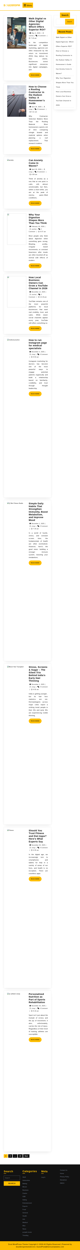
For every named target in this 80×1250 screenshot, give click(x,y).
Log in (43, 1177)
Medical (25, 1222)
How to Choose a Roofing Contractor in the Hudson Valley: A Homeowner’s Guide (37, 94)
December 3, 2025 (38, 352)
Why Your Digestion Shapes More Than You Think (38, 218)
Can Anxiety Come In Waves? (36, 163)
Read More (36, 76)
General (25, 1213)
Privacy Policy (64, 1176)
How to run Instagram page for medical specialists (38, 344)
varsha (31, 35)
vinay (30, 109)
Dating (24, 1200)
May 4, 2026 (36, 33)
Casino (24, 1193)
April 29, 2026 (36, 107)
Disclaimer (63, 1180)
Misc (24, 1225)
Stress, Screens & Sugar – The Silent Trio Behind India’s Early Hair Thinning (38, 674)
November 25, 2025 (38, 1006)
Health (24, 1216)
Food (24, 1209)
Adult (24, 1177)
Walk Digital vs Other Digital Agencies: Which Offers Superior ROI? (37, 24)
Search (65, 15)
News (24, 1229)
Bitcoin (24, 1187)
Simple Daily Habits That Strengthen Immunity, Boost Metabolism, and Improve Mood (38, 511)
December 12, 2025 (38, 292)
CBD (24, 1196)
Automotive (26, 1180)
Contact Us (63, 1170)
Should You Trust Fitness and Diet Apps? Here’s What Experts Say (38, 836)
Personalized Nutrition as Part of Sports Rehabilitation (37, 998)
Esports (25, 1206)
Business (25, 1190)
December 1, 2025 (38, 523)
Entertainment (27, 1203)
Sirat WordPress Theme (18, 1244)
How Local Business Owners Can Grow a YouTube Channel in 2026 (38, 283)
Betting (24, 1183)
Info (23, 1219)
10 (20, 1156)
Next (26, 1156)
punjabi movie (27, 1232)
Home (62, 1173)
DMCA (62, 1183)
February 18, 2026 (38, 226)
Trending (25, 1235)
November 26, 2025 (38, 845)
